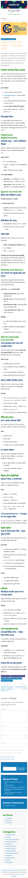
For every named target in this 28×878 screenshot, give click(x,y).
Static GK (8, 860)
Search (5, 766)
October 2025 (9, 822)
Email (3, 734)
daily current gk (16, 678)
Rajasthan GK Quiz (10, 857)
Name (3, 726)
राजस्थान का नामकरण (9, 785)
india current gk (7, 680)
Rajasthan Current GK (11, 846)
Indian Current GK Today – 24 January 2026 (14, 787)
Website (3, 742)
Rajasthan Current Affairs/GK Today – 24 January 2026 (14, 789)
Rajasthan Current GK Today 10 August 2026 (13, 782)
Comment (4, 709)
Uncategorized (9, 862)
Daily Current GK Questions (12, 839)
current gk (6, 676)
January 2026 (9, 820)
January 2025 (9, 844)
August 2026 (9, 818)
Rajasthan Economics (11, 848)
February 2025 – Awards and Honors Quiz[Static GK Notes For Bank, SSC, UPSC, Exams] (7, 687)
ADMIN (13, 39)
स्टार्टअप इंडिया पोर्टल (9, 95)
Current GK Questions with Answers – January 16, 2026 (21, 686)
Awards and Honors (10, 834)
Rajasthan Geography (11, 850)
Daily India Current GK (18, 676)
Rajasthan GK (9, 855)
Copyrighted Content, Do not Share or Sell (11, 870)
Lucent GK (14, 10)
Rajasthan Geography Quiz (12, 853)
